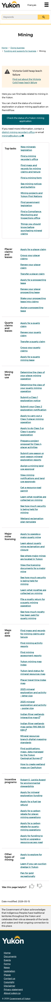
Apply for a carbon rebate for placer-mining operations (30, 814)
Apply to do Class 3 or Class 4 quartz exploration (32, 431)
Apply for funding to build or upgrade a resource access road (31, 839)
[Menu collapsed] (46, 5)
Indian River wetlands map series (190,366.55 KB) (32, 726)
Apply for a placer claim (33, 249)
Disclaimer (9, 986)
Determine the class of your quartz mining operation (32, 388)
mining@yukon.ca (11, 136)
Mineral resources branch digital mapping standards (33, 739)
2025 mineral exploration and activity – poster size (33, 705)
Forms (7, 964)
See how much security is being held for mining (33, 509)
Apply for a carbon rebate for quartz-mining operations (30, 826)
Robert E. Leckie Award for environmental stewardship (33, 783)
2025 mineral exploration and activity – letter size (33, 692)
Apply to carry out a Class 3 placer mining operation (32, 419)
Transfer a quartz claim (32, 341)
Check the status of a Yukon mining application (25, 119)
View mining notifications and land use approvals (32, 478)
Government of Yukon (20, 998)
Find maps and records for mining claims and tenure (31, 168)
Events (7, 960)
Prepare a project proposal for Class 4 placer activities (30, 444)
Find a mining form (31, 178)
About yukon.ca (12, 993)
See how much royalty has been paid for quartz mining (32, 615)
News (7, 967)
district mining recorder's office (18, 132)
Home (4, 48)
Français (31, 5)
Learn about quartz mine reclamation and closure (32, 546)
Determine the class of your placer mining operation (32, 375)
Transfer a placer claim (32, 274)
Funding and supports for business (20, 51)
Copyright (9, 982)
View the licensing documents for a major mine (32, 568)
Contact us (9, 978)
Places (7, 975)
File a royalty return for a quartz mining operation (32, 602)
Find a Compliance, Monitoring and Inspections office (31, 214)
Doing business (17, 48)
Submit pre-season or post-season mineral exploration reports (32, 456)
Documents (10, 956)
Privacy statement (13, 989)
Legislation (9, 971)
